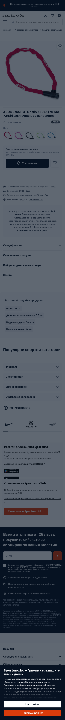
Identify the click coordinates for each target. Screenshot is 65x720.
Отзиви (7, 275)
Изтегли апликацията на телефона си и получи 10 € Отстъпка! (34, 5)
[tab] (32, 245)
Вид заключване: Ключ (19, 329)
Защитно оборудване (52, 30)
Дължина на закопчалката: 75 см (24, 315)
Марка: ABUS (13, 308)
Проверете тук (36, 199)
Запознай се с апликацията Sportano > (24, 463)
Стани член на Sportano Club (26, 511)
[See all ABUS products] (55, 122)
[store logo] (22, 15)
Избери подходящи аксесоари (22, 265)
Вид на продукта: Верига (20, 322)
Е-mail (10, 555)
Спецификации (12, 245)
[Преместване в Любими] (60, 46)
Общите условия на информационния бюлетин (28, 570)
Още (53, 186)
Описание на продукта (17, 255)
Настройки (32, 704)
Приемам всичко (33, 713)
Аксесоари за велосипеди (26, 30)
